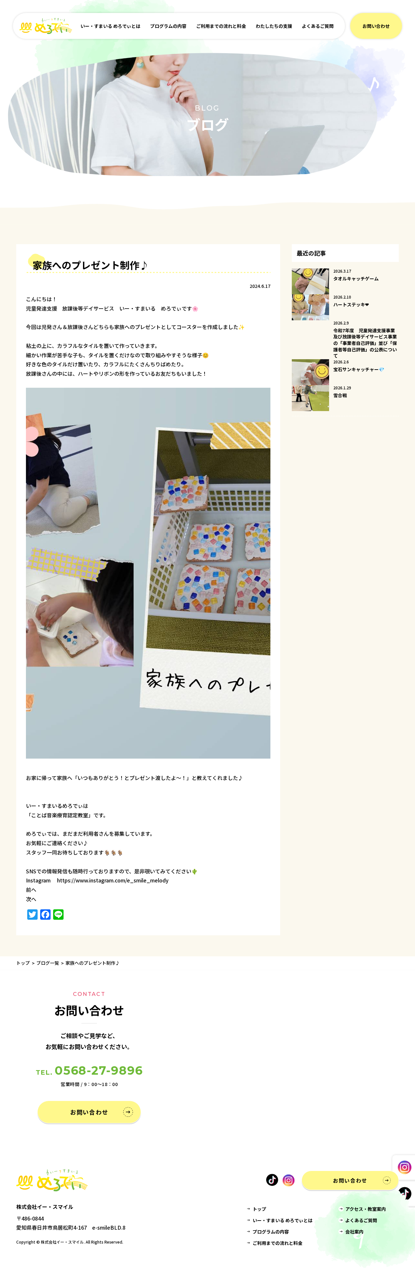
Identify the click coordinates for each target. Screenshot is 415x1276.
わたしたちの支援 (274, 26)
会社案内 (354, 1232)
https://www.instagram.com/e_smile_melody (113, 880)
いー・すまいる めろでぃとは (110, 26)
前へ (31, 889)
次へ (31, 899)
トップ (23, 963)
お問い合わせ (376, 26)
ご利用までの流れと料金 (221, 26)
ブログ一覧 (47, 963)
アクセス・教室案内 (365, 1209)
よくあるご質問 (318, 26)
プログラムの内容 (168, 26)
